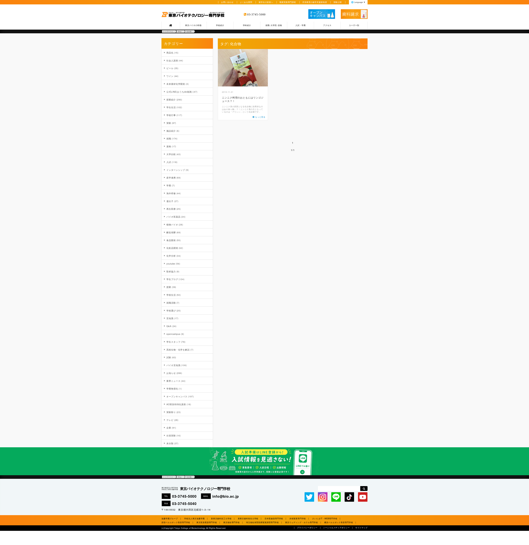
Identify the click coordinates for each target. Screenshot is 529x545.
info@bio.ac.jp (225, 496)
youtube (170, 263)
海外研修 (171, 193)
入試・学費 (300, 25)
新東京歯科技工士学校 (221, 518)
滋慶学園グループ (169, 518)
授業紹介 (171, 99)
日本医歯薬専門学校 (274, 518)
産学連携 (171, 177)
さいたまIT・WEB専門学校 (324, 518)
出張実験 (171, 435)
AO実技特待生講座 (176, 404)
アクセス (327, 25)
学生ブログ (172, 279)
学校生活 (171, 294)
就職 (168, 138)
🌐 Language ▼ (358, 2)
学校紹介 (220, 25)
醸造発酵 (171, 232)
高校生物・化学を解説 (178, 349)
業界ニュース (173, 380)
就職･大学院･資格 (273, 25)
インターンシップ (175, 169)
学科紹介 (247, 25)
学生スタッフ (173, 341)
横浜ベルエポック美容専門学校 (338, 522)
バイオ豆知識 (173, 365)
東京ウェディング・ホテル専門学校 (301, 522)
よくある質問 (246, 2)
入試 (168, 162)
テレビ (169, 419)
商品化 (169, 52)
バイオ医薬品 (173, 216)
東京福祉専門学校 (231, 522)
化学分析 (171, 255)
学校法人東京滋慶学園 (194, 518)
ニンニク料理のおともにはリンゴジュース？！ (243, 99)
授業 (168, 286)
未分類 (169, 443)
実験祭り (171, 412)
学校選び (171, 310)
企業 (168, 427)
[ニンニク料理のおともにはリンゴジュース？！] (243, 67)
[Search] (364, 488)
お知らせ (171, 372)
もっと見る (260, 116)
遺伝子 (169, 201)
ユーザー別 (354, 25)
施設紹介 (171, 130)
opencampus (173, 333)
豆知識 (169, 318)
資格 (168, 146)
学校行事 (171, 115)
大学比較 (171, 154)
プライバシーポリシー (307, 527)
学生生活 (171, 107)
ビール (169, 68)
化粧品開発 (172, 247)
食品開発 (171, 240)
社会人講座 (172, 60)
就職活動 (171, 302)
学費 (168, 185)
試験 (168, 357)
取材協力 (171, 271)
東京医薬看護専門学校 (206, 522)
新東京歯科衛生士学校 (248, 518)
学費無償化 (172, 388)
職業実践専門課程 (288, 2)
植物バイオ (172, 224)
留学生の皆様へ (266, 2)
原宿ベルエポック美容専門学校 (175, 522)
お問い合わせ (227, 2)
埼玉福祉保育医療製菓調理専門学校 (262, 522)
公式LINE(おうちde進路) (179, 91)
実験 (168, 122)
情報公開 (338, 2)
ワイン (169, 75)
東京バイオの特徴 (193, 25)
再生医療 (171, 208)
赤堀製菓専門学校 (297, 518)
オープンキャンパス (176, 396)
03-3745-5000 (256, 14)
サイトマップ (361, 527)
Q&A (169, 326)
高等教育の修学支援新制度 (314, 2)
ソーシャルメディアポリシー (336, 527)
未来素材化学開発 (175, 83)
